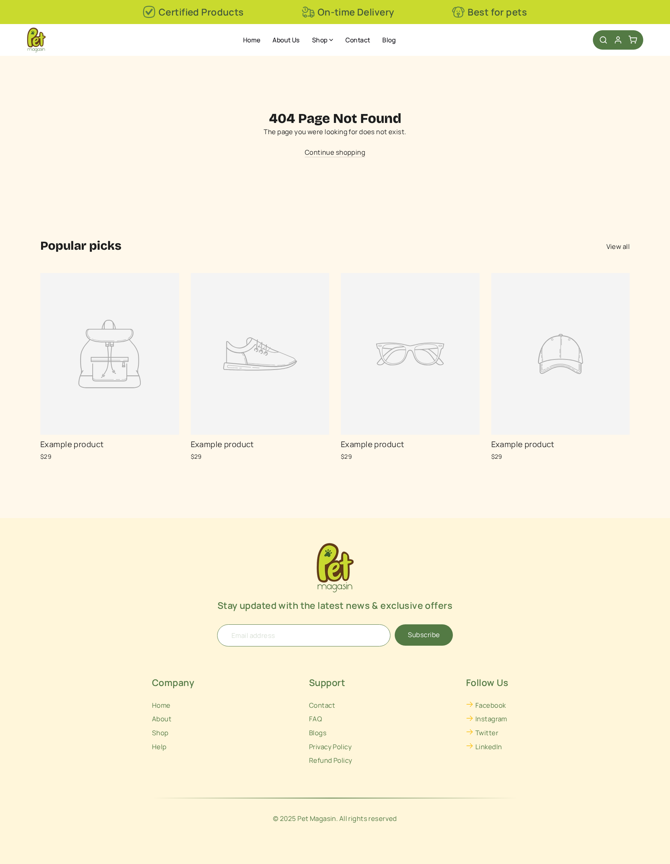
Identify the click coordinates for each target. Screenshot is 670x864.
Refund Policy (330, 760)
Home (252, 40)
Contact (357, 40)
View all (618, 246)
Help (159, 746)
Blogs (317, 732)
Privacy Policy (330, 746)
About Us (286, 40)
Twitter (486, 732)
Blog (388, 40)
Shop (320, 40)
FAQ (315, 718)
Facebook (490, 705)
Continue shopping (335, 152)
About (161, 718)
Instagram (491, 718)
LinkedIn (488, 746)
